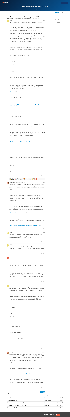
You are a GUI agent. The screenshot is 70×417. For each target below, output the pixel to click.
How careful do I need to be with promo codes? (17, 405)
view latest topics (40, 410)
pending (34, 18)
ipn (30, 18)
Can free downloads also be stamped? (15, 402)
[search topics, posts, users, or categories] (60, 13)
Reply (44, 392)
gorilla (10, 20)
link (15, 18)
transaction (25, 18)
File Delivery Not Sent (12, 400)
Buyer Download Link (12, 397)
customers (21, 18)
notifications (37, 18)
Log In (58, 12)
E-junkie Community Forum (35, 6)
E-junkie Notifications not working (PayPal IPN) (23, 17)
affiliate (19, 18)
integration (28, 18)
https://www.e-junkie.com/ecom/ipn (16, 212)
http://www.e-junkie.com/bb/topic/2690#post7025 (20, 141)
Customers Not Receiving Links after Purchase (17, 407)
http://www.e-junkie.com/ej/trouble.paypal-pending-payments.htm (22, 373)
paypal (17, 18)
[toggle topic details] (43, 179)
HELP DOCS (52, 414)
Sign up (57, 414)
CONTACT (46, 414)
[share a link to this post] (44, 175)
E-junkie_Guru (12, 182)
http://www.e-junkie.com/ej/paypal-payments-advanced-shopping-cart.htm (25, 225)
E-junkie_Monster (12, 256)
